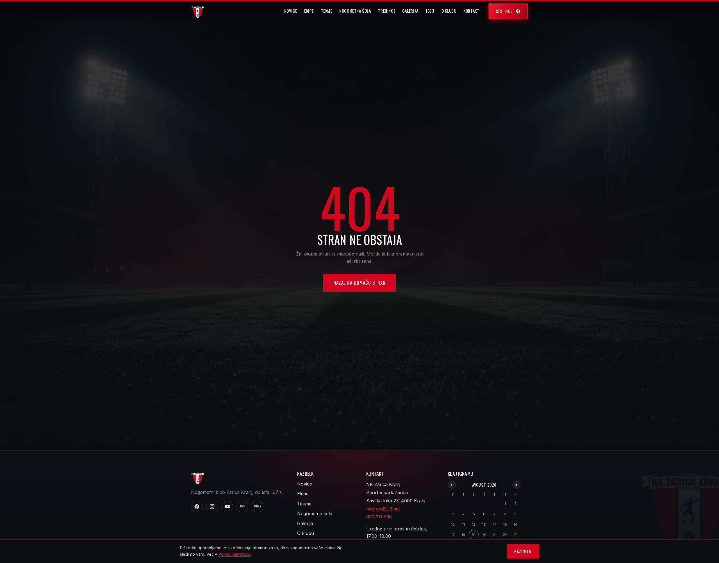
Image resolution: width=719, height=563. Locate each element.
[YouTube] (227, 506)
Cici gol (504, 11)
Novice (290, 11)
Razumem (523, 551)
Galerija (410, 11)
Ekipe (309, 11)
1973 (430, 11)
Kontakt (471, 11)
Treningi (386, 11)
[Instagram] (212, 506)
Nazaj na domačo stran (359, 282)
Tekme (326, 11)
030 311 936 (379, 516)
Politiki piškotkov (234, 554)
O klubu (449, 11)
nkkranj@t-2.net (383, 509)
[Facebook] (197, 506)
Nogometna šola (355, 11)
